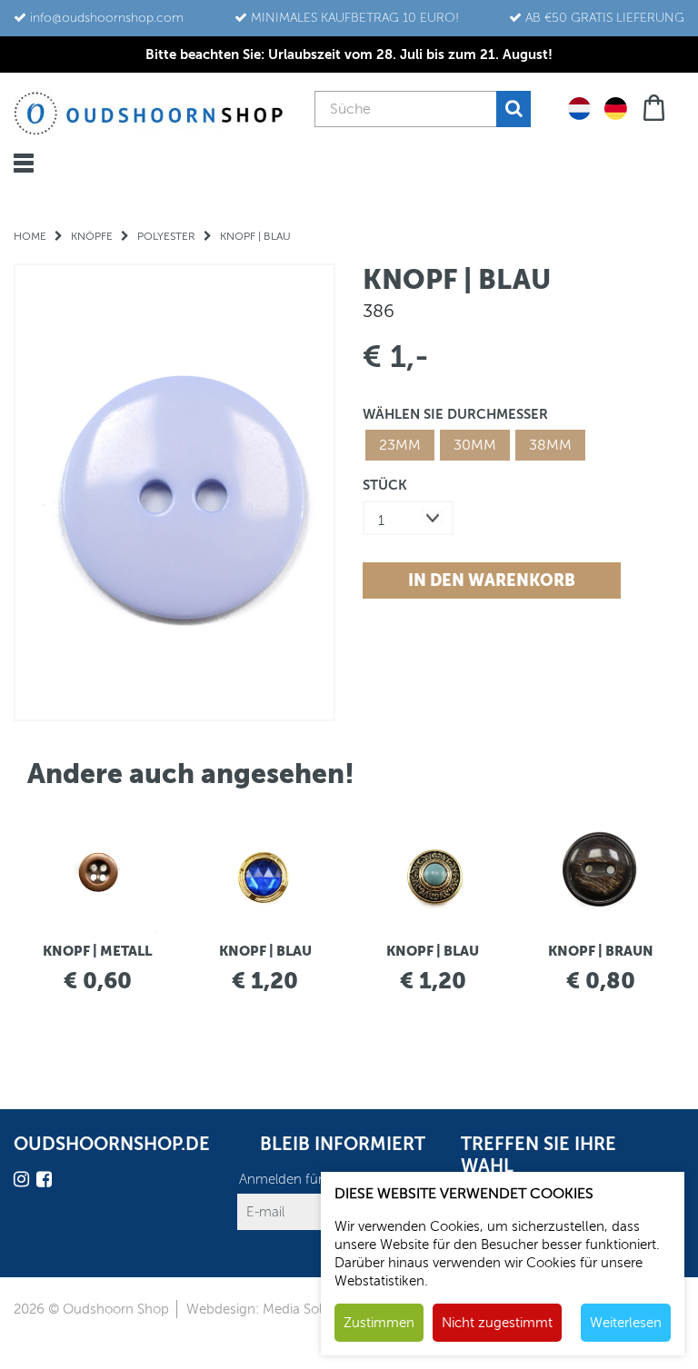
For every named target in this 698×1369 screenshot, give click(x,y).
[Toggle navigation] (24, 163)
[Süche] (513, 109)
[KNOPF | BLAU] (174, 492)
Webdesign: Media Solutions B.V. (286, 1309)
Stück (385, 484)
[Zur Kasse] (656, 106)
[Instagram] (24, 1182)
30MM (475, 445)
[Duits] (615, 107)
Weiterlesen (626, 1322)
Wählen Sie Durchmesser (455, 414)
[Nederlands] (579, 107)
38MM (550, 445)
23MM (400, 445)
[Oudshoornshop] (149, 113)
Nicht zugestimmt (497, 1322)
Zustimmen (379, 1322)
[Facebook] (46, 1182)
